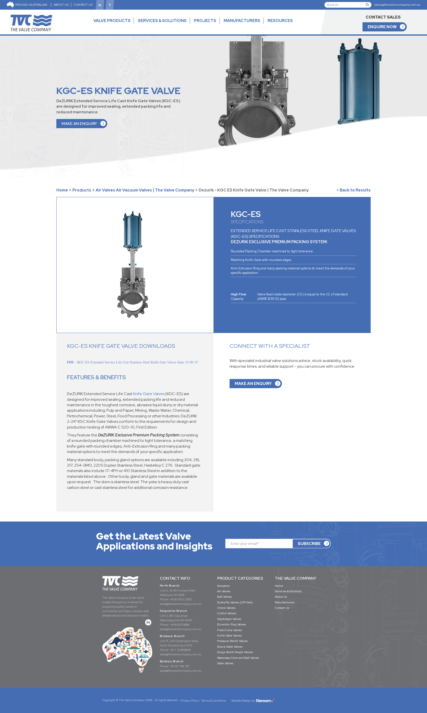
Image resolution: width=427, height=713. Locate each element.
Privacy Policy (190, 701)
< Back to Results (354, 190)
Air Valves (223, 591)
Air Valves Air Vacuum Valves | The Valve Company (145, 190)
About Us (281, 597)
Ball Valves (224, 597)
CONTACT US (83, 5)
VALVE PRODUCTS (111, 20)
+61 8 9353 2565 (181, 599)
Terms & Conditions (213, 701)
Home (62, 190)
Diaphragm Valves (229, 619)
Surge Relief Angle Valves (235, 652)
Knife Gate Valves (149, 393)
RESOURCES (280, 20)
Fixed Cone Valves (229, 630)
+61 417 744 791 (179, 666)
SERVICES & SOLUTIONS (162, 20)
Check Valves (226, 608)
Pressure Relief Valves (232, 641)
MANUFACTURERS (242, 20)
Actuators (223, 586)
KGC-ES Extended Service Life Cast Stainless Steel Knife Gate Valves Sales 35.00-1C (137, 362)
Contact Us (282, 608)
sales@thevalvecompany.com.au (397, 5)
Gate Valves (225, 663)
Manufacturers (284, 602)
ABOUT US (61, 5)
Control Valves (226, 613)
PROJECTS (205, 20)
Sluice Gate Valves (229, 647)
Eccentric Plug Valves (231, 624)
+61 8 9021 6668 (179, 625)
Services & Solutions (288, 591)
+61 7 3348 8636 (180, 650)
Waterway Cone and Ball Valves (238, 658)
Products (81, 190)
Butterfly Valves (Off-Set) (235, 602)
